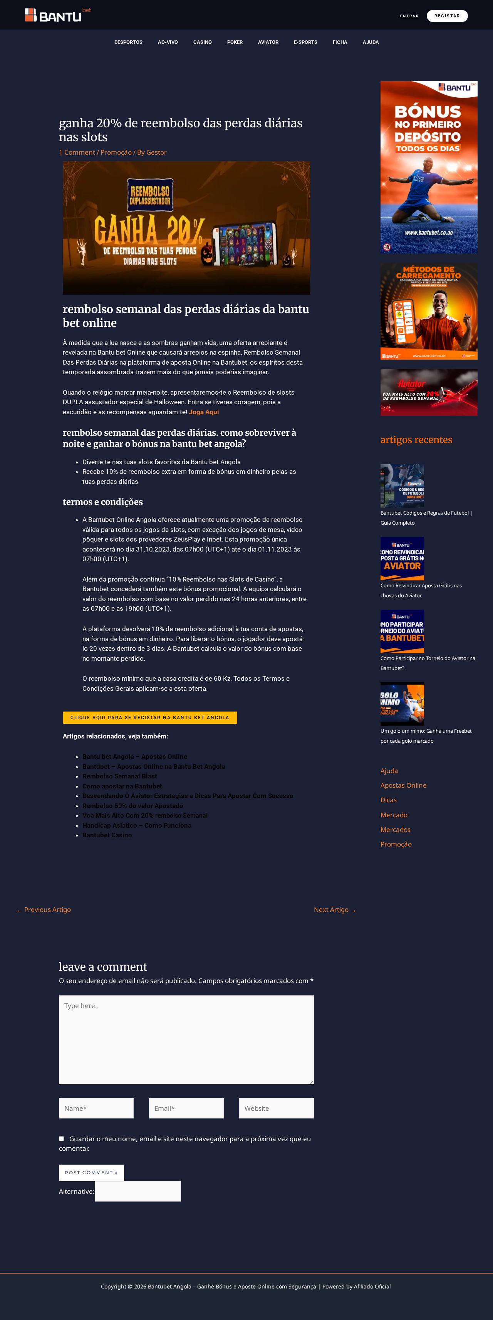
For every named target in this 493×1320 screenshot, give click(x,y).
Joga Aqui (204, 412)
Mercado (394, 814)
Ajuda (389, 770)
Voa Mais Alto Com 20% (145, 815)
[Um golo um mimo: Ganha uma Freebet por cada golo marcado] (402, 703)
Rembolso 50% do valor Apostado (132, 806)
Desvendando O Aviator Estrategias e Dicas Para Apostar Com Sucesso (187, 796)
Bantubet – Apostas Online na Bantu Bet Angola (153, 766)
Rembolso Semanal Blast (119, 776)
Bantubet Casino (107, 835)
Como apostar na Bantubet (122, 786)
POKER (235, 42)
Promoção (116, 152)
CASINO (202, 42)
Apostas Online (404, 785)
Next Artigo (335, 909)
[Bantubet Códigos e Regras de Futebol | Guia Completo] (402, 485)
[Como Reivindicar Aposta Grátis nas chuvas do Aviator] (402, 558)
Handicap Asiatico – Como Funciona (136, 825)
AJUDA (371, 42)
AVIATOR (268, 42)
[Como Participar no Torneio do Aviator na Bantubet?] (402, 630)
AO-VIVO (168, 42)
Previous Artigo (43, 909)
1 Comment (77, 152)
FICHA (340, 42)
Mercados (396, 829)
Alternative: (77, 1191)
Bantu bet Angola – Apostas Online (134, 756)
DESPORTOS (128, 42)
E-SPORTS (305, 42)
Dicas (389, 799)
